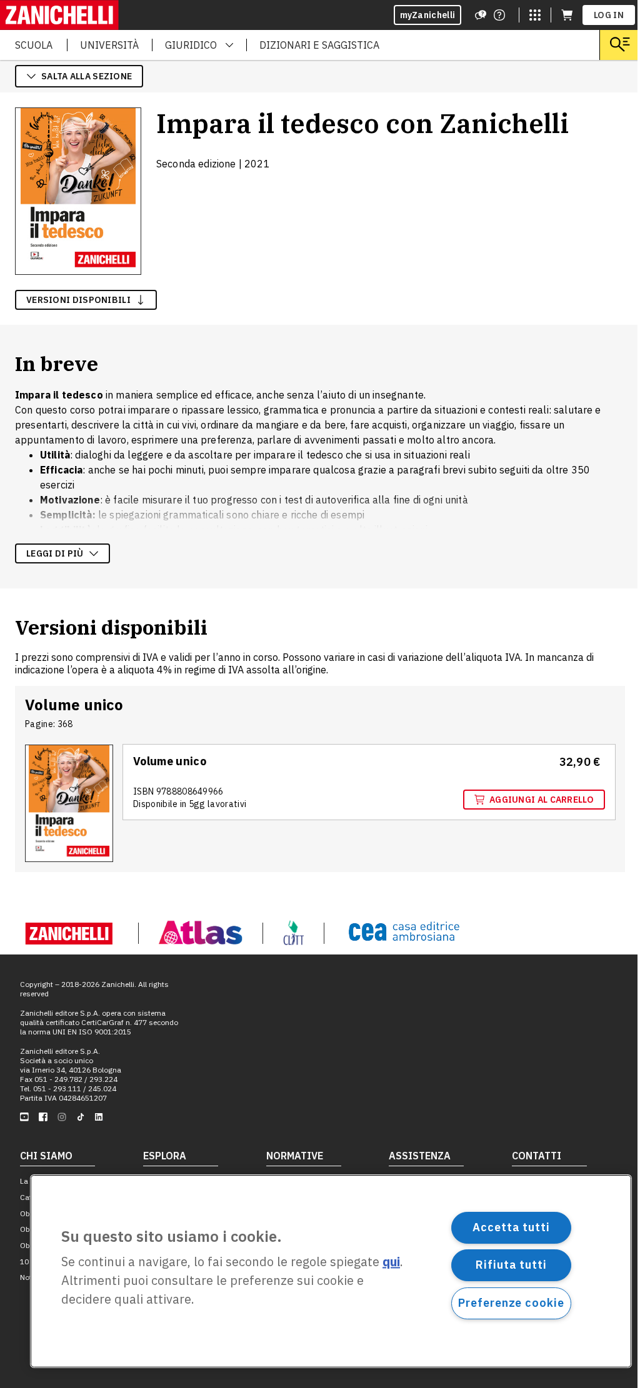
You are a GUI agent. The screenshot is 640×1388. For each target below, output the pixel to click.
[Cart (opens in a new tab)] (566, 15)
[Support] (480, 15)
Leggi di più (55, 553)
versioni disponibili (78, 299)
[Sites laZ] (535, 15)
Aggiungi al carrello (541, 799)
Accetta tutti (511, 1227)
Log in (609, 15)
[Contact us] (499, 15)
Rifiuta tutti (511, 1264)
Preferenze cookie (511, 1303)
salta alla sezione (86, 76)
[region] (331, 1271)
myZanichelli (428, 15)
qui (391, 1262)
